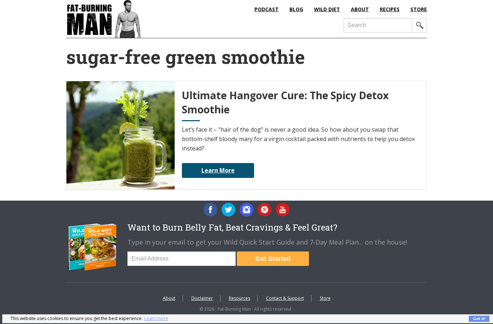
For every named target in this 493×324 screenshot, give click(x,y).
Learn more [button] (156, 318)
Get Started (273, 258)
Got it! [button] (479, 318)
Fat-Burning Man (133, 19)
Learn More (218, 170)
